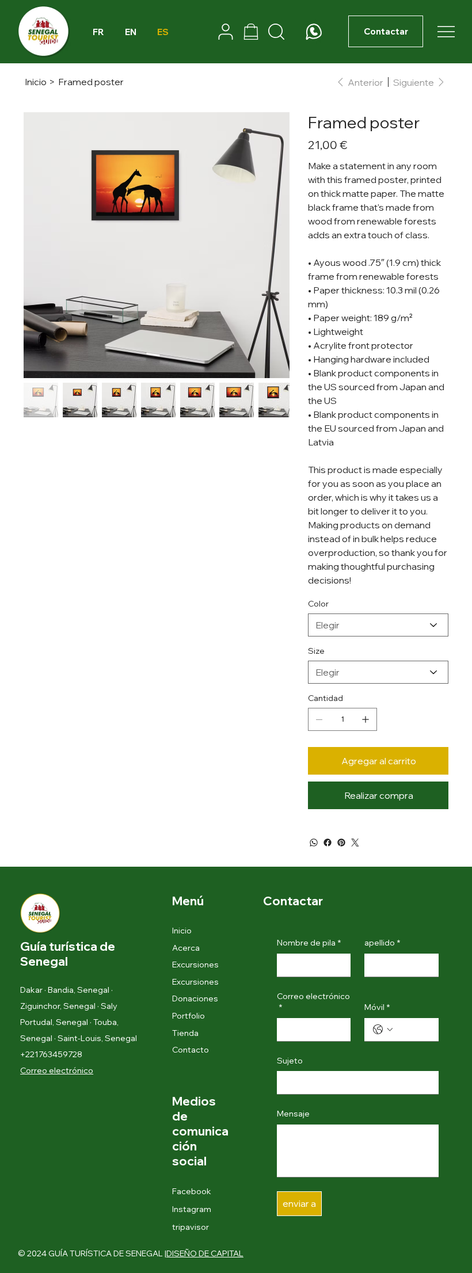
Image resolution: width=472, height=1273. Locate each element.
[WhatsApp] (313, 842)
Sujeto (290, 1060)
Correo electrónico (313, 1002)
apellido (382, 942)
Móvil (377, 1007)
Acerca (186, 948)
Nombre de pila (309, 942)
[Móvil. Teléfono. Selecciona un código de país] (382, 1029)
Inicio (182, 930)
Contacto (190, 1050)
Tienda (185, 1033)
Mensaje (293, 1113)
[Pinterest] (341, 842)
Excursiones (195, 964)
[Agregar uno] (365, 719)
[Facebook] (327, 842)
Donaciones (195, 998)
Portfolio (188, 1016)
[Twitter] (355, 842)
